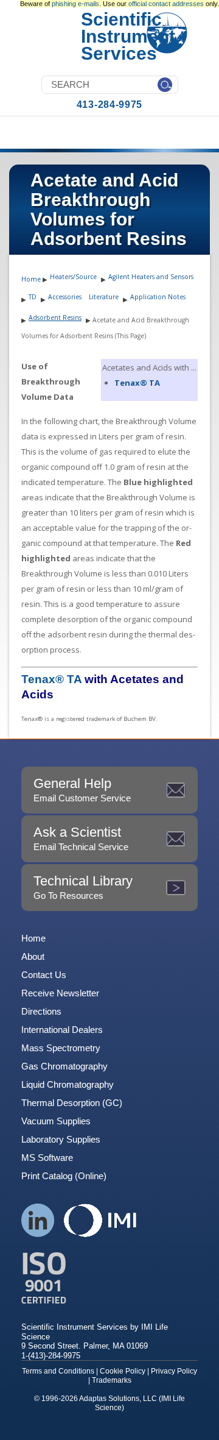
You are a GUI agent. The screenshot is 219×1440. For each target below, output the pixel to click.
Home (31, 279)
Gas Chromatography (64, 1066)
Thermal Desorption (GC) (71, 1103)
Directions (41, 1011)
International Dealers (62, 1029)
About (32, 956)
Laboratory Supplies (60, 1139)
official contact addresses (166, 3)
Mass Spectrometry (60, 1048)
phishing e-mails (75, 3)
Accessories (65, 297)
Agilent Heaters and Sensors (150, 276)
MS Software (47, 1157)
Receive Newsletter (60, 993)
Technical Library (83, 887)
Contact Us (43, 975)
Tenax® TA (137, 382)
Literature (104, 297)
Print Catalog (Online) (63, 1176)
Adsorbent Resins (55, 317)
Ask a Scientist (80, 838)
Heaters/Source (73, 276)
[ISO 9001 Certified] (109, 1278)
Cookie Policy (122, 1371)
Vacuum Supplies (56, 1121)
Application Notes (158, 297)
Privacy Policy (174, 1371)
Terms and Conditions (58, 1371)
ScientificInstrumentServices (128, 36)
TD (32, 297)
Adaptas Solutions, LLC (118, 1398)
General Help (82, 789)
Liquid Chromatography (67, 1084)
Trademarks (111, 1380)
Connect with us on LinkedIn (38, 1220)
